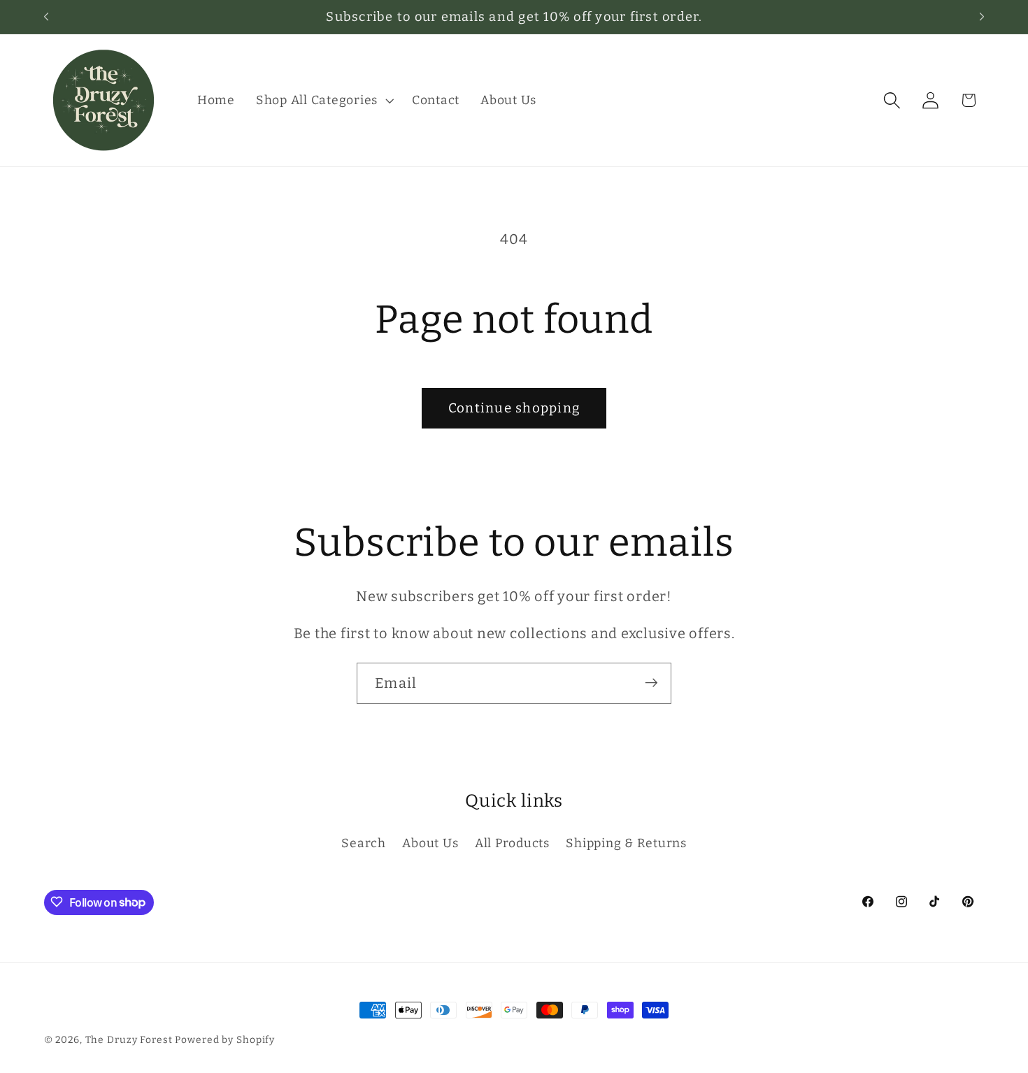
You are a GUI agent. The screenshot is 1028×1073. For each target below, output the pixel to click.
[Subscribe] (651, 683)
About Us (430, 843)
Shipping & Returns (626, 843)
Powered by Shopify (225, 1040)
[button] (323, 100)
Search (363, 843)
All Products (512, 843)
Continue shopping (514, 408)
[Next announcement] (981, 17)
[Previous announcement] (46, 17)
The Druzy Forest (129, 1040)
